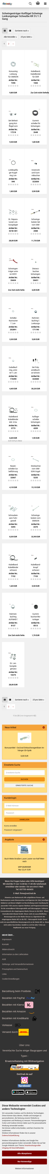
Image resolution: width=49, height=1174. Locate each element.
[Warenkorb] (38, 4)
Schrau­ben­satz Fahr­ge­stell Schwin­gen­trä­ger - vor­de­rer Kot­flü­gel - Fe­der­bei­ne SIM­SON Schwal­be (13, 518)
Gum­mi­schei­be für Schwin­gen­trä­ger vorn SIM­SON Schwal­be (36, 123)
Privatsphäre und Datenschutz (15, 969)
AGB (4, 959)
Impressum (7, 939)
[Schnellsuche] (30, 4)
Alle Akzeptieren (24, 1153)
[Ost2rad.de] (6, 4)
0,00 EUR (24, 756)
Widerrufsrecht (8, 949)
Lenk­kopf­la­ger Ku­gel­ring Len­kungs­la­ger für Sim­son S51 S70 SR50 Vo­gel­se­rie (13, 173)
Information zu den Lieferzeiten (15, 954)
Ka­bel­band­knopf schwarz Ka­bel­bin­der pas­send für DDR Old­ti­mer (36, 567)
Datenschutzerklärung (10, 1135)
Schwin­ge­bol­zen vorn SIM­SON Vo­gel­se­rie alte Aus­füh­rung (36, 518)
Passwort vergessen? (13, 830)
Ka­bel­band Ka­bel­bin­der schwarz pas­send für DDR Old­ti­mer (13, 567)
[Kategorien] (45, 4)
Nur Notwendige (25, 1161)
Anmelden (24, 820)
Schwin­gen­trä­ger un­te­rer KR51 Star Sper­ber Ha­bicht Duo (13, 271)
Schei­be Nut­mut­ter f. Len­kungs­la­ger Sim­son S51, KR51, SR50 (13, 321)
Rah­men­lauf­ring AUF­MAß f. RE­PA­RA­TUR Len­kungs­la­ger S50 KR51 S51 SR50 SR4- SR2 (13, 617)
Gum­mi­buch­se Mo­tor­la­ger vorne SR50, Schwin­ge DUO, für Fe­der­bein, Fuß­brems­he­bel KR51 (36, 617)
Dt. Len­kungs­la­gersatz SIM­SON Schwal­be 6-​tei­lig (13, 666)
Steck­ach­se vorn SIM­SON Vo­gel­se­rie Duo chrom (36, 469)
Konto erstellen (10, 826)
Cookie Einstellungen (10, 979)
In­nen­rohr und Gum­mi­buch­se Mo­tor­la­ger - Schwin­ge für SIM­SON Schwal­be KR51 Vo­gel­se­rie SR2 (36, 173)
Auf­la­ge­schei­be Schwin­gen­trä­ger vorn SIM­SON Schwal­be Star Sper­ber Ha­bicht (36, 419)
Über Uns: (24, 1045)
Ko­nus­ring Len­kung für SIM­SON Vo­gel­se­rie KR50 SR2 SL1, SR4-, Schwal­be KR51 (13, 74)
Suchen (24, 779)
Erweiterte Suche (24, 785)
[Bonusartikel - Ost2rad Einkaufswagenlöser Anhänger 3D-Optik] (24, 738)
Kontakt (5, 944)
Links (4, 974)
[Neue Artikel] (44, 727)
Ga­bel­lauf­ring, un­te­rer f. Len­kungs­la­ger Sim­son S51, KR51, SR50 (13, 370)
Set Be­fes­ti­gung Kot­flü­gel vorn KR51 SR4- (13, 123)
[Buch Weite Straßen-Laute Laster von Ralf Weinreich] (24, 849)
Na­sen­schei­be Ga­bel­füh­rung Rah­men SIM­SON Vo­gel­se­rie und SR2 (13, 469)
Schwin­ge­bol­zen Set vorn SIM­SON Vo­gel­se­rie (35, 222)
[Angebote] (44, 839)
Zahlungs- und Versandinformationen (18, 964)
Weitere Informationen (24, 1168)
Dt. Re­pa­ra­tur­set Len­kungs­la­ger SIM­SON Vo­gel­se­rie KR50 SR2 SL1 (13, 222)
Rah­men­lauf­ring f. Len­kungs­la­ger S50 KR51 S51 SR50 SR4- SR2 (35, 321)
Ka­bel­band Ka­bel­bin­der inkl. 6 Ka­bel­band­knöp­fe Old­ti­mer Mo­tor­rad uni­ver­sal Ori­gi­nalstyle (13, 419)
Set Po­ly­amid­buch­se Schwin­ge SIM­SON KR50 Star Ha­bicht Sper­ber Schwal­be (35, 370)
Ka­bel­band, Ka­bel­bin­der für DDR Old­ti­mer (36, 74)
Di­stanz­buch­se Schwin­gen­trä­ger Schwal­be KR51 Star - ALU (36, 271)
